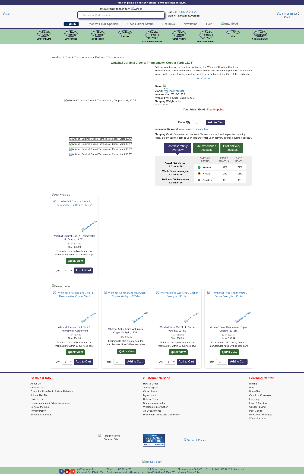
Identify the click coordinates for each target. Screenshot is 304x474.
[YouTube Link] (67, 471)
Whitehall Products (173, 90)
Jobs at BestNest (39, 395)
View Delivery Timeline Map (194, 129)
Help (209, 24)
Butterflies (254, 391)
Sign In (71, 24)
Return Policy (150, 399)
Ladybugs (254, 399)
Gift (233, 36)
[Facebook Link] (61, 471)
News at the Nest (39, 406)
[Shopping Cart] (287, 13)
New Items (190, 24)
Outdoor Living (44, 39)
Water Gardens (257, 418)
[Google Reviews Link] (72, 471)
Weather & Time (61, 57)
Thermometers (83, 57)
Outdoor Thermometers (109, 57)
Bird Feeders (97, 39)
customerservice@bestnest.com (128, 472)
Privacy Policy (38, 410)
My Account (149, 395)
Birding (253, 383)
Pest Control (256, 410)
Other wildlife (179, 39)
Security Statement (41, 414)
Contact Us (36, 387)
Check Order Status (140, 24)
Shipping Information (154, 403)
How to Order (150, 383)
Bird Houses (71, 39)
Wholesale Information (155, 406)
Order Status (150, 391)
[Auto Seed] (229, 24)
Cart (287, 17)
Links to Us (36, 399)
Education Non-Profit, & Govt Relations (52, 391)
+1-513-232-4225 (187, 12)
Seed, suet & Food (206, 41)
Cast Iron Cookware (260, 395)
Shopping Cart (151, 387)
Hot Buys (168, 24)
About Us (35, 383)
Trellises (125, 36)
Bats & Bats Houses (152, 41)
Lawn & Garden (258, 403)
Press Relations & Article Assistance (50, 403)
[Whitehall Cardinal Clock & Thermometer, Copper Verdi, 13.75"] (100, 139)
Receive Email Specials (103, 24)
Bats (251, 387)
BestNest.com (237, 469)
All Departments (260, 39)
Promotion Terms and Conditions (161, 414)
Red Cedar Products (260, 414)
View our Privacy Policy (189, 472)
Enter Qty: (184, 122)
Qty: (58, 270)
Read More (203, 78)
